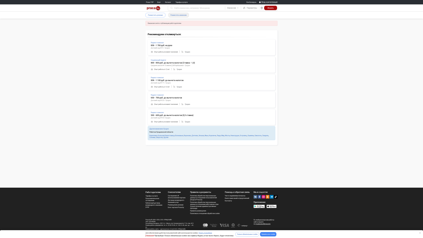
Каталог (168, 2)
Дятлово (195, 135)
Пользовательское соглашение (152, 199)
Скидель (265, 135)
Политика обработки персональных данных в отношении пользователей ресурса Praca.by (203, 198)
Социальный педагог (158, 60)
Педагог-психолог (157, 43)
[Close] (420, 232)
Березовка (153, 135)
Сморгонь (159, 137)
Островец (243, 135)
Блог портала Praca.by (176, 207)
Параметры (251, 8)
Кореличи (212, 135)
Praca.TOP (150, 2)
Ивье (206, 135)
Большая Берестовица (166, 135)
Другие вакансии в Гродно (159, 129)
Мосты (227, 135)
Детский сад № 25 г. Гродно (161, 100)
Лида (219, 135)
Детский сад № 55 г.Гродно (160, 118)
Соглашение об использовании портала (176, 197)
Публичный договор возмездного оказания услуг (154, 205)
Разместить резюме (155, 15)
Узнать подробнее (205, 233)
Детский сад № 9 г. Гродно (160, 48)
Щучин (166, 137)
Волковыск (179, 135)
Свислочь (258, 135)
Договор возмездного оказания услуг (176, 201)
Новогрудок (235, 135)
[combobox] (233, 8)
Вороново (187, 135)
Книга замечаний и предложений (237, 198)
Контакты (228, 201)
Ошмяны (251, 135)
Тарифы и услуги (181, 2)
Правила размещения (198, 211)
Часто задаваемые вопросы (235, 196)
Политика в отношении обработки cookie (205, 213)
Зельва (201, 135)
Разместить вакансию (179, 15)
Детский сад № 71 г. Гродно (161, 83)
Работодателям (153, 192)
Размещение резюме (175, 205)
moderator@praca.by (263, 224)
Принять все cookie (268, 234)
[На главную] (154, 8)
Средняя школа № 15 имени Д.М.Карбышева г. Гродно (170, 65)
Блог (159, 2)
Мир (222, 135)
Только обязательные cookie (247, 234)
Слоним (152, 137)
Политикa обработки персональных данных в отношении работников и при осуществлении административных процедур (204, 205)
